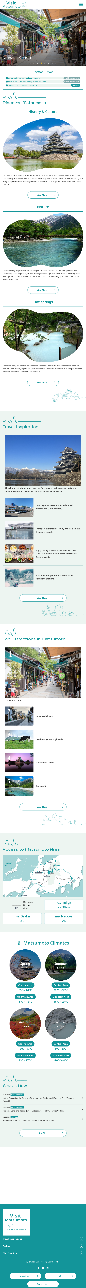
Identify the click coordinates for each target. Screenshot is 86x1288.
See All (42, 1133)
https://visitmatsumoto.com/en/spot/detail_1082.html (43, 716)
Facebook (38, 1268)
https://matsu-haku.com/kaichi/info (43, 78)
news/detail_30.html (43, 1098)
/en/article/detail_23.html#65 (60, 1035)
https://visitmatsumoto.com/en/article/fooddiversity (43, 553)
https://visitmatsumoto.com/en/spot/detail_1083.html (43, 674)
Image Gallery (35, 1262)
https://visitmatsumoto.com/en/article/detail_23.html (43, 464)
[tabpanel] (43, 37)
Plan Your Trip (10, 1253)
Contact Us (42, 1284)
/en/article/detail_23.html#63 (25, 1035)
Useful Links (53, 1262)
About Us (24, 1276)
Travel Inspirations (12, 1239)
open (43, 81)
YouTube (43, 1268)
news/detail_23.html (43, 1119)
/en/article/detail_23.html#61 (25, 976)
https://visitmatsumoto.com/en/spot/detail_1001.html (43, 762)
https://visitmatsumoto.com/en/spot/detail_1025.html (43, 786)
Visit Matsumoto (15, 4)
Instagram (47, 1268)
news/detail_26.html (43, 1109)
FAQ (59, 1276)
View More (43, 37)
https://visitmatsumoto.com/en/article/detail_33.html (43, 507)
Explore (6, 1246)
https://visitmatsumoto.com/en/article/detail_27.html (43, 530)
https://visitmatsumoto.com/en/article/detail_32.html (43, 577)
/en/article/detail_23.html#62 (60, 976)
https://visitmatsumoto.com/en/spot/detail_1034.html (43, 739)
